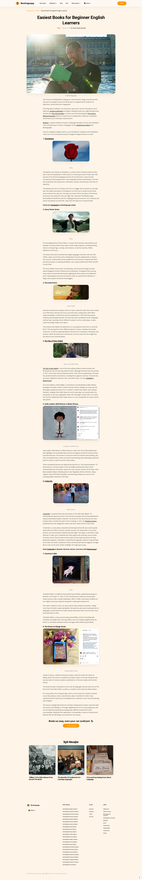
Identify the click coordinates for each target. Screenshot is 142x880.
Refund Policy (106, 825)
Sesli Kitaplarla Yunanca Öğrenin (70, 852)
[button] (53, 3)
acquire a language (56, 111)
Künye (104, 823)
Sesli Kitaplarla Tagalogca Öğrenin (70, 859)
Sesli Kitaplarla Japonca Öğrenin (70, 824)
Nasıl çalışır (43, 3)
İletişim (105, 833)
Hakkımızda (106, 809)
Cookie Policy (106, 830)
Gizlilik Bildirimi (106, 828)
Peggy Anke (74, 95)
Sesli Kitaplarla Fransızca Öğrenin (70, 816)
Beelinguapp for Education (107, 815)
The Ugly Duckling (58, 114)
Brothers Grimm (91, 521)
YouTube (91, 816)
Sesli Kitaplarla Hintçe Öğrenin (70, 831)
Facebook (91, 809)
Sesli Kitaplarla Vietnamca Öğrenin (71, 862)
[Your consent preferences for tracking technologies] (139, 877)
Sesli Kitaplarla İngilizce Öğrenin (70, 809)
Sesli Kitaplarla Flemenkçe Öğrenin (71, 847)
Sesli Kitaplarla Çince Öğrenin (69, 829)
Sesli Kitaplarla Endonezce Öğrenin (71, 854)
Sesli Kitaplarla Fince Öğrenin (69, 864)
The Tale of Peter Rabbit (54, 341)
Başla (122, 3)
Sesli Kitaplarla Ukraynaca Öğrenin (71, 857)
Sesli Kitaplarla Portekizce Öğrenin (71, 814)
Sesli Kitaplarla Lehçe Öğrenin (69, 844)
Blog (61, 3)
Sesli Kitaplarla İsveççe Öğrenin (70, 842)
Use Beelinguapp (71, 726)
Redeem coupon (107, 811)
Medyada (105, 820)
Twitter (90, 814)
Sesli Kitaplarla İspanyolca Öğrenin (71, 811)
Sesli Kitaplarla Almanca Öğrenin (70, 821)
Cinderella (48, 481)
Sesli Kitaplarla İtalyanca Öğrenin (70, 819)
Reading (45, 123)
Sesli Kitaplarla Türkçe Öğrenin (70, 834)
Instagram (91, 811)
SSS (67, 3)
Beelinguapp (30, 10)
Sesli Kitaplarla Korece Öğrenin (70, 836)
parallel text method (83, 125)
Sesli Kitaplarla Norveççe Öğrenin (70, 849)
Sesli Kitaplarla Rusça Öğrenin (69, 826)
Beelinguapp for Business (109, 818)
